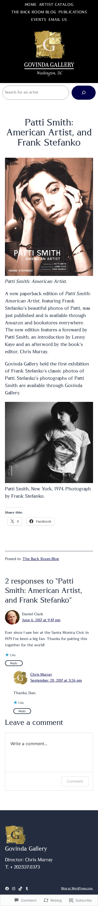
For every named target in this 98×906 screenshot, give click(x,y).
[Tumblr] (27, 888)
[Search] (84, 93)
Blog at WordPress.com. (77, 888)
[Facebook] (7, 888)
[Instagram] (13, 888)
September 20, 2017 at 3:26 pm (56, 680)
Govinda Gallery (26, 849)
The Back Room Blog (40, 559)
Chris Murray (41, 674)
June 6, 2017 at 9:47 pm (41, 620)
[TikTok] (20, 888)
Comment (75, 781)
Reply (14, 663)
